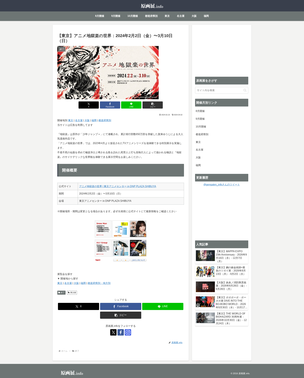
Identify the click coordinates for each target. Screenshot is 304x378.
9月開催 (200, 118)
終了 (63, 292)
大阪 (87, 120)
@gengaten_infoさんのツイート (221, 184)
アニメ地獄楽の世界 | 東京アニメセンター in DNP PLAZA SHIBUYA (117, 186)
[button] (152, 105)
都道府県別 (104, 120)
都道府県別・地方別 (99, 283)
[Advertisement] (221, 50)
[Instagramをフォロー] (128, 332)
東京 (70, 120)
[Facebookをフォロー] (120, 332)
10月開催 (201, 126)
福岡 (94, 120)
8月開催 (200, 111)
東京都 (73, 292)
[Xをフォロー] (113, 332)
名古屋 (79, 120)
